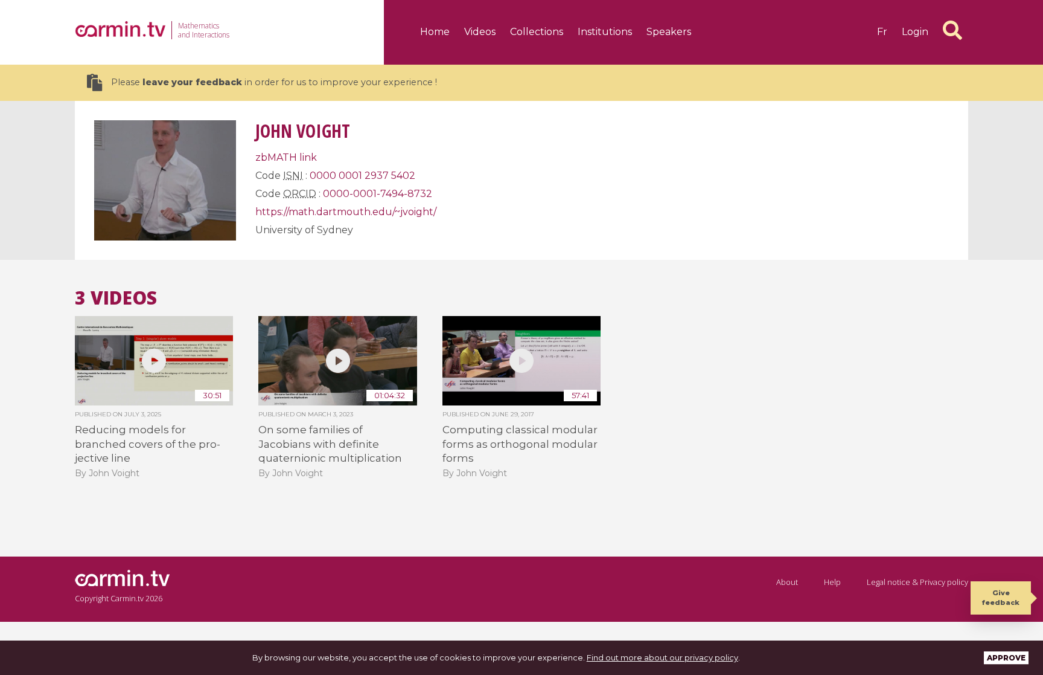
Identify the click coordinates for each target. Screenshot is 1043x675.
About (787, 581)
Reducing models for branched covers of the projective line (147, 444)
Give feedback (1000, 597)
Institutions (605, 31)
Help (832, 581)
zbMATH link (286, 157)
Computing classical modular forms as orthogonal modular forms (520, 444)
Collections (536, 31)
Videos (480, 31)
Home (435, 31)
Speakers (668, 31)
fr (882, 31)
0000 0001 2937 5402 (362, 175)
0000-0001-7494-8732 (377, 193)
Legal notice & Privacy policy (917, 581)
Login (915, 31)
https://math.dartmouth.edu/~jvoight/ (345, 212)
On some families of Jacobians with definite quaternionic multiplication (330, 444)
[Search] (952, 30)
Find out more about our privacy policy (662, 657)
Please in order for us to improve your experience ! (274, 82)
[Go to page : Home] (120, 29)
